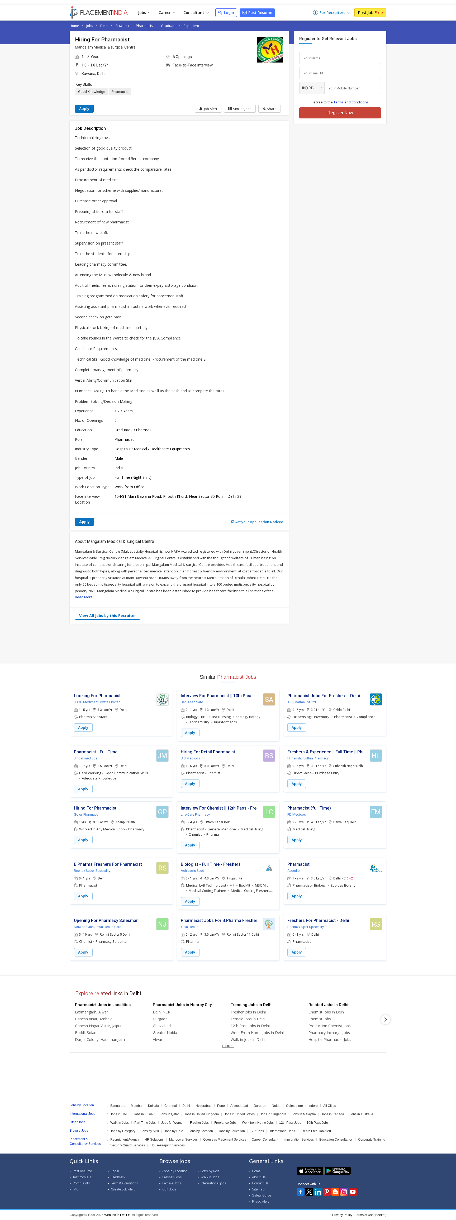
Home (74, 25)
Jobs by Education (231, 1131)
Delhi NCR (161, 1012)
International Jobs (282, 1131)
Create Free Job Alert (316, 1131)
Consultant (194, 12)
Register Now (340, 113)
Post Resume (259, 12)
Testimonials (82, 1177)
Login (228, 12)
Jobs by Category (122, 1131)
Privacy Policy (342, 1215)
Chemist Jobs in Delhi (326, 1012)
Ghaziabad (162, 1025)
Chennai (170, 1105)
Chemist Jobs (319, 1018)
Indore (313, 1105)
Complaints (81, 1183)
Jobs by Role (173, 1131)
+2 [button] (351, 878)
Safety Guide (261, 1195)
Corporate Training (371, 1139)
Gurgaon (160, 1018)
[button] (269, 109)
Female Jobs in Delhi (248, 1018)
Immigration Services (299, 1139)
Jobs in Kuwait (144, 1114)
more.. (228, 1046)
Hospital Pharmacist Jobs (329, 1039)
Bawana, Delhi (93, 73)
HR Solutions (154, 1139)
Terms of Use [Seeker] (370, 1215)
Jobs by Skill (150, 1131)
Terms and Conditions (351, 102)
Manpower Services (183, 1139)
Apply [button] (83, 727)
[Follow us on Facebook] (301, 1192)
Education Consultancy (336, 1139)
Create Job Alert (123, 1189)
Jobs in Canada (332, 1114)
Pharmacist (145, 25)
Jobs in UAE (119, 1114)
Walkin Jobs (210, 1177)
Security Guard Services (127, 1145)
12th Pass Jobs (290, 1122)
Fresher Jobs (199, 1122)
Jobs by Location (201, 1131)
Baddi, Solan (85, 1032)
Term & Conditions (124, 1183)
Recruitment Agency (124, 1139)
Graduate (169, 25)
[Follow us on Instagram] (344, 1192)
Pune (221, 1105)
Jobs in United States (239, 1114)
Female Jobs (171, 1183)
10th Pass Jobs (318, 1122)
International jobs (213, 1183)
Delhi (104, 25)
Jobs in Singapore (273, 1114)
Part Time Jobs (145, 1122)
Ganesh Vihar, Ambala (93, 1018)
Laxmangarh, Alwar (91, 1012)
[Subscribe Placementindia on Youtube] (353, 1192)
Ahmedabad (239, 1105)
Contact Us (260, 1183)
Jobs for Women (172, 1122)
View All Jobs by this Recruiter (107, 615)
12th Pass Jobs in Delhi (250, 1025)
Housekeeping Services (167, 1145)
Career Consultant (265, 1139)
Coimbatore (294, 1105)
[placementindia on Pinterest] (327, 1192)
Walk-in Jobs (119, 1122)
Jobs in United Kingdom (201, 1114)
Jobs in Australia (361, 1114)
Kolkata (153, 1105)
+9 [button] (241, 878)
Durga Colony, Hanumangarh (100, 1039)
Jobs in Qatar (169, 1114)
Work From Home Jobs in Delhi (257, 1032)
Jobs (142, 12)
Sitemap (258, 1189)
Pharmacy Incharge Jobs (329, 1032)
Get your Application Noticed (258, 521)
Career (165, 12)
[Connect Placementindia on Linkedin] (318, 1192)
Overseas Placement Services (224, 1139)
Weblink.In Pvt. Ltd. (117, 1215)
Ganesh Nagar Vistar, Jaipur (98, 1025)
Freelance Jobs (225, 1122)
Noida (276, 1105)
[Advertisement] (228, 643)
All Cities (329, 1105)
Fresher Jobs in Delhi (248, 1012)
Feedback (118, 1177)
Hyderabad (204, 1105)
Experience (193, 25)
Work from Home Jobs (258, 1122)
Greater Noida (165, 1032)
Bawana (122, 25)
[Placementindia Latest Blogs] (335, 1192)
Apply (84, 108)
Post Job (370, 12)
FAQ (76, 1189)
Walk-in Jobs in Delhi (248, 1039)
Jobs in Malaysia (304, 1114)
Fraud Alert (260, 1201)
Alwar (157, 1039)
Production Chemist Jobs (329, 1025)
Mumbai (136, 1105)
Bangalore (117, 1105)
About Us (259, 1177)
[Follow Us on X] (309, 1192)
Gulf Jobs (257, 1131)
